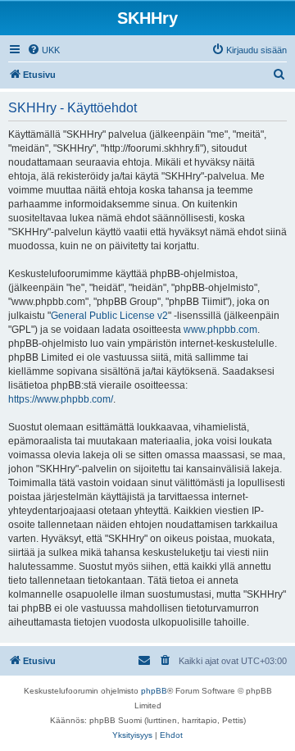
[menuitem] (43, 50)
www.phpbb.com (220, 329)
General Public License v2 (109, 315)
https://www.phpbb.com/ (60, 399)
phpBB (154, 690)
